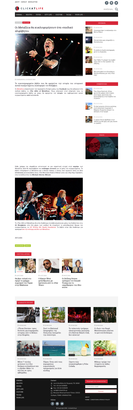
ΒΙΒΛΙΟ (28, 245)
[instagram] (111, 3)
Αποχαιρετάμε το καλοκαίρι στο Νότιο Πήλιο (105, 31)
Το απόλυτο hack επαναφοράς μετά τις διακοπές (104, 51)
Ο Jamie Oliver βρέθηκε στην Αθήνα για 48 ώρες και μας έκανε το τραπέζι (105, 121)
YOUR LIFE (79, 15)
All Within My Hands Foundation (43, 227)
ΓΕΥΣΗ (38, 15)
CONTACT (24, 2)
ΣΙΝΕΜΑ (19, 15)
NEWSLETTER (32, 2)
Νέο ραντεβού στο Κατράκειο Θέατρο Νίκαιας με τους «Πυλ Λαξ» (104, 73)
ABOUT (17, 2)
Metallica (20, 89)
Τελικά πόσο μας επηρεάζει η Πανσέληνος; (104, 41)
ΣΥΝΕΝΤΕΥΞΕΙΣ (102, 84)
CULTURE (59, 15)
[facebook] (106, 3)
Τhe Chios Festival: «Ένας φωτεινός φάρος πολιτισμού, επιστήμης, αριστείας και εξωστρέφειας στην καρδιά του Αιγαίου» (105, 94)
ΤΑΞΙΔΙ (68, 15)
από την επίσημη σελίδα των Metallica (35, 229)
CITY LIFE (48, 15)
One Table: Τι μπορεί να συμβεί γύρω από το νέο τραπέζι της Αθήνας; (104, 61)
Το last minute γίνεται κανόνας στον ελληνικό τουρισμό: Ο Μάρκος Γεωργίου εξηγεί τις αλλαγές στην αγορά (105, 109)
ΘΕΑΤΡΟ (29, 15)
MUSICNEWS (20, 245)
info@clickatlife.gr (60, 390)
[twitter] (116, 3)
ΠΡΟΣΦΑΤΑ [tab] (101, 23)
